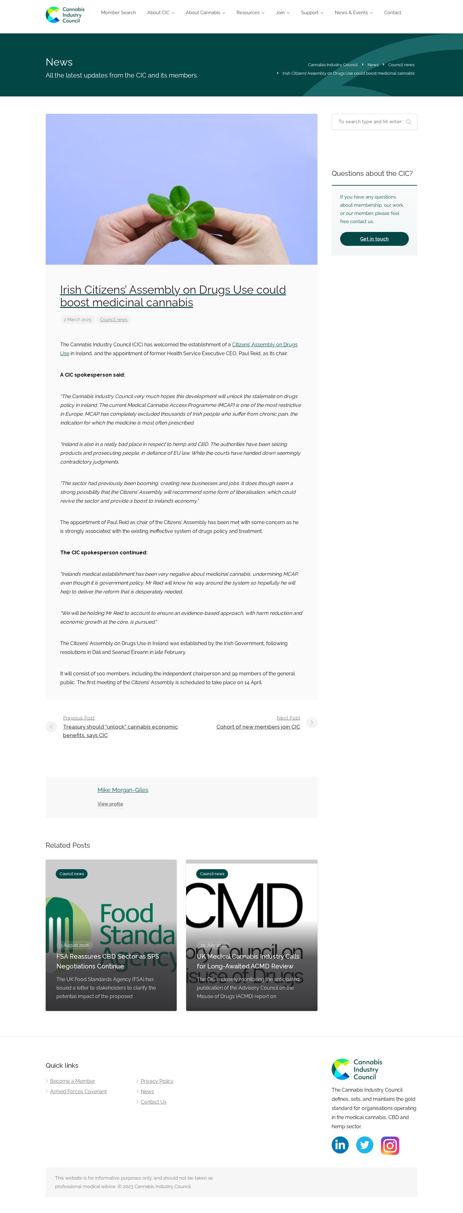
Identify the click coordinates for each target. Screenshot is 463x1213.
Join (280, 12)
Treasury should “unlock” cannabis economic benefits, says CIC (120, 726)
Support (309, 12)
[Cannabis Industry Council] (65, 18)
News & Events (351, 12)
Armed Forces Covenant (78, 1092)
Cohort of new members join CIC (258, 722)
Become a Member (72, 1081)
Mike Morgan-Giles (123, 790)
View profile (110, 803)
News (147, 1092)
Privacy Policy (157, 1081)
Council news (114, 319)
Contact (392, 12)
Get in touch (374, 239)
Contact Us (154, 1102)
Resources (248, 12)
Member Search (118, 12)
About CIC (158, 12)
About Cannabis (203, 12)
